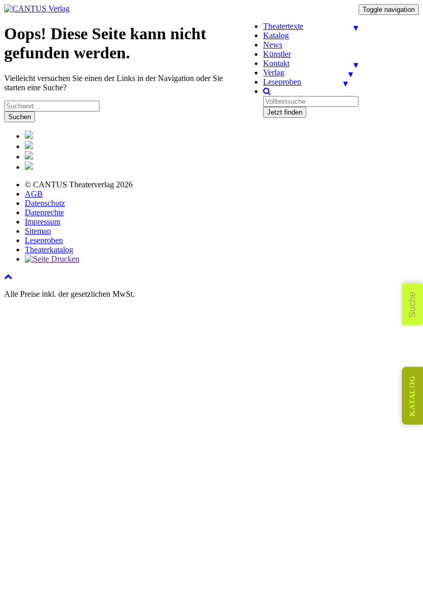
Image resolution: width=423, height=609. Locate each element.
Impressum (42, 221)
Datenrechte (44, 212)
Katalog (276, 35)
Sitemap (38, 231)
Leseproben (282, 81)
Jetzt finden (284, 112)
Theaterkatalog (49, 249)
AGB (34, 193)
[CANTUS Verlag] (37, 8)
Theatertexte (283, 26)
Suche (412, 305)
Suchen (19, 117)
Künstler (277, 54)
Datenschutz (45, 203)
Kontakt (276, 63)
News (272, 44)
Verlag (273, 72)
